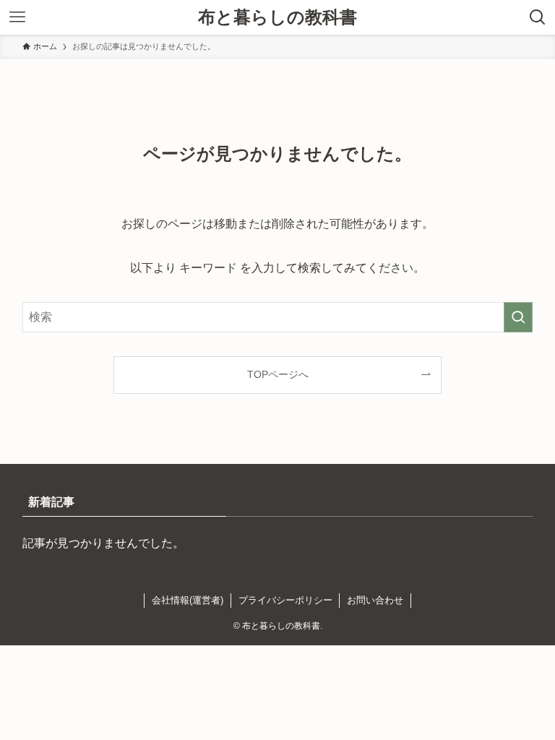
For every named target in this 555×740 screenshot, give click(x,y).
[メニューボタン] (17, 17)
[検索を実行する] (518, 317)
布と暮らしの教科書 (277, 17)
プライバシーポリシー (285, 600)
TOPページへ (278, 374)
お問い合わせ (375, 600)
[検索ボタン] (537, 17)
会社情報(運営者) (187, 600)
